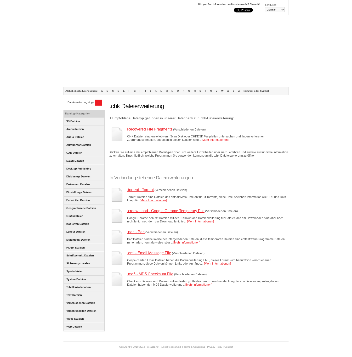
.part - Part (136, 232)
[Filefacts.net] (87, 9)
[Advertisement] (176, 51)
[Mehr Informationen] (215, 140)
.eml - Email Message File (149, 253)
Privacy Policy (214, 347)
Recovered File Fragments (149, 129)
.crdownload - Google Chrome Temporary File (165, 211)
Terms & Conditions (194, 347)
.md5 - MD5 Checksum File (150, 274)
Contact (228, 347)
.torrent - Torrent (140, 190)
